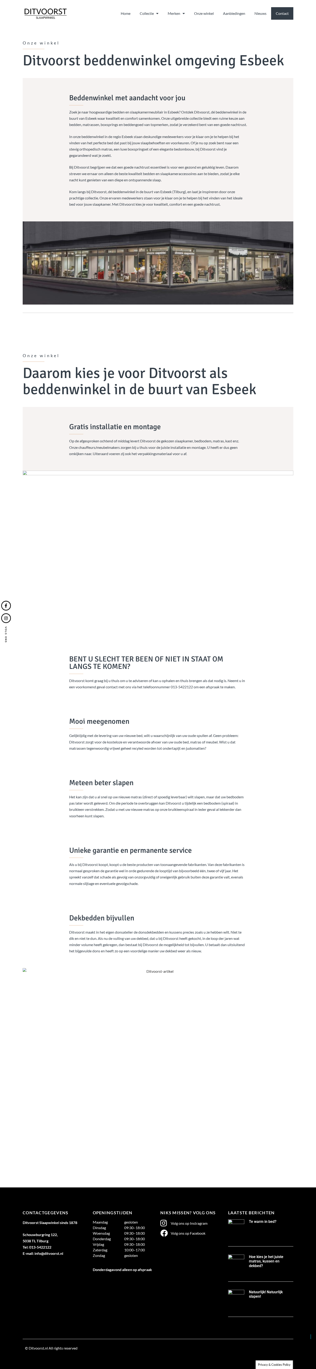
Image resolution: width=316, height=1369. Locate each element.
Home (125, 13)
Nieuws (260, 13)
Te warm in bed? (262, 1221)
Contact (282, 13)
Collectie (147, 13)
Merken (174, 13)
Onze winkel (204, 13)
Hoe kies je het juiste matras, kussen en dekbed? (266, 1261)
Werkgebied (34, 1359)
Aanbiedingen (234, 13)
